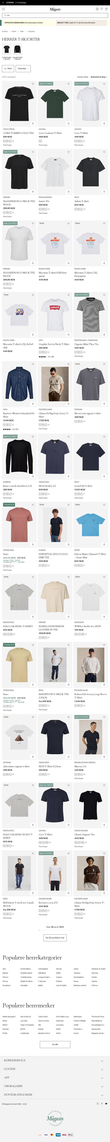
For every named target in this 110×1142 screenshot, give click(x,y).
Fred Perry (78, 1029)
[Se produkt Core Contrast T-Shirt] (55, 104)
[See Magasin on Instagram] (97, 1104)
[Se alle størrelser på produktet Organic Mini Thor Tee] (79, 352)
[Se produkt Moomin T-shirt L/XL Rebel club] (19, 315)
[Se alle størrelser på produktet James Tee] (44, 209)
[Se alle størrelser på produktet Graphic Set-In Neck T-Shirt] (44, 352)
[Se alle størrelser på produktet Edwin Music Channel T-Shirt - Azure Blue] (79, 565)
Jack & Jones (43, 1021)
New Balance (97, 1021)
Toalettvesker (26, 977)
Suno (5, 554)
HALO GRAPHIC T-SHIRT (18, 626)
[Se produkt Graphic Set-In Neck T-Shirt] (55, 315)
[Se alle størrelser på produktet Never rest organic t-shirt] (79, 421)
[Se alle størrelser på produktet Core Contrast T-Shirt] (40, 141)
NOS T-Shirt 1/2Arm (50, 766)
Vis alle (55, 1044)
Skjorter (95, 973)
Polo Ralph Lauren (45, 409)
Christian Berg (8, 550)
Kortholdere (26, 969)
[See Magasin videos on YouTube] (106, 1104)
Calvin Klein (43, 1017)
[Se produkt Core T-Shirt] (90, 104)
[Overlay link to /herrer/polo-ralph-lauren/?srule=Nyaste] (81, 23)
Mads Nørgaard (9, 1017)
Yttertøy (77, 973)
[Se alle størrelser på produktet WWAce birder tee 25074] (80, 634)
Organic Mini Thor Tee (86, 344)
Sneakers (6, 985)
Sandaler (24, 985)
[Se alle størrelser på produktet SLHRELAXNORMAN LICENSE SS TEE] (44, 637)
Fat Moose (78, 409)
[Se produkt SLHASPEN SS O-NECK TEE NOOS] (19, 172)
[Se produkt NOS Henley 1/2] (55, 457)
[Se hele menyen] (3, 9)
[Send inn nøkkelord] (5, 15)
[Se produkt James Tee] (55, 172)
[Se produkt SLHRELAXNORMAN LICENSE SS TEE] (55, 597)
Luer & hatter (61, 985)
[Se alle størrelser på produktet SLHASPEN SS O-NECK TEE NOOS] (8, 212)
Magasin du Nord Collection (85, 762)
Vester (94, 977)
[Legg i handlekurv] (33, 123)
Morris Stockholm (45, 197)
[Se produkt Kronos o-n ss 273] (55, 873)
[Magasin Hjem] (55, 9)
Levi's (41, 340)
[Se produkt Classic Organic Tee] (90, 805)
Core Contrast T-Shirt (50, 133)
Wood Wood (79, 622)
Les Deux (42, 129)
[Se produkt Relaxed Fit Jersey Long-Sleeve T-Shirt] (90, 665)
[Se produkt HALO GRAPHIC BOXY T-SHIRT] (19, 805)
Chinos (95, 985)
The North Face (98, 1017)
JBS (39, 1025)
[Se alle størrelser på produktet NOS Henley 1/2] (44, 494)
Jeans (76, 969)
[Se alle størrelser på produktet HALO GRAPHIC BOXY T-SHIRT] (8, 846)
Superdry (42, 550)
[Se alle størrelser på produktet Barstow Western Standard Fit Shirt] (8, 425)
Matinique (78, 1017)
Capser (59, 977)
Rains (5, 1021)
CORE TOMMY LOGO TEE (18, 133)
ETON (5, 1033)
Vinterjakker (43, 969)
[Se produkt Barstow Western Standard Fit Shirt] (19, 384)
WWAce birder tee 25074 (87, 626)
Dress (76, 981)
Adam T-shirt (81, 201)
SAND (76, 1025)
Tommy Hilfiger (8, 129)
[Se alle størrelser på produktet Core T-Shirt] (79, 141)
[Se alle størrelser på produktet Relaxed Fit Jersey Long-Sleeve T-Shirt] (79, 705)
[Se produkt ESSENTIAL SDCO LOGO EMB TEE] (55, 525)
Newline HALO (8, 622)
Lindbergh (7, 482)
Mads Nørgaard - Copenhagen (86, 340)
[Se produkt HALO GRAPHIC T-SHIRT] (19, 597)
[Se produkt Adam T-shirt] (90, 172)
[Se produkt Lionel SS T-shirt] (90, 457)
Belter (40, 985)
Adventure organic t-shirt (16, 766)
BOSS (23, 1029)
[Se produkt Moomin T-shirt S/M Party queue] (55, 243)
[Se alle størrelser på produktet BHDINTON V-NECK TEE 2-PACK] (44, 705)
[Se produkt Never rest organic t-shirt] (90, 384)
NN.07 (76, 197)
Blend (41, 690)
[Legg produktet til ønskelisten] (33, 84)
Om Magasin (13, 1086)
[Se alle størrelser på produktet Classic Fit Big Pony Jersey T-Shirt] (44, 425)
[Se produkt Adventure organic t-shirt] (19, 737)
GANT (58, 1029)
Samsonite (96, 1029)
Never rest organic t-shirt (87, 413)
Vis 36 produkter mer (55, 938)
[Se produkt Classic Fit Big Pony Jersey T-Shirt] (55, 384)
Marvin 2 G (80, 766)
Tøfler (58, 973)
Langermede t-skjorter (47, 977)
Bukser (5, 973)
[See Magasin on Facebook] (102, 1104)
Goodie (9, 1069)
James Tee (44, 201)
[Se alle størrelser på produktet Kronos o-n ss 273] (44, 910)
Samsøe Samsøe (45, 898)
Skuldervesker (26, 973)
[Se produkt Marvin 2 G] (90, 737)
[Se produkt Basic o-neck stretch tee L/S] (19, 457)
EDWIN (77, 550)
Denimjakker (79, 977)
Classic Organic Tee (84, 834)
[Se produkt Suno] (19, 525)
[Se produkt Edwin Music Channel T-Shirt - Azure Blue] (90, 525)
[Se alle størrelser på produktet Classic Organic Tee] (80, 842)
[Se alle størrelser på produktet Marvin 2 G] (79, 774)
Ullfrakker (42, 973)
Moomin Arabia (44, 268)
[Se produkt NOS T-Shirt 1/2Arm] (55, 737)
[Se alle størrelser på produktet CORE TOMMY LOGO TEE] (8, 141)
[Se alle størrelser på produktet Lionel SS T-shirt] (79, 494)
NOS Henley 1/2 (47, 486)
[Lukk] (97, 584)
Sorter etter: (82, 77)
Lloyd (76, 1033)
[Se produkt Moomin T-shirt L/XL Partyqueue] (90, 243)
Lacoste (24, 1021)
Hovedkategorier (18, 1094)
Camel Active (44, 482)
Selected (6, 197)
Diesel (40, 1029)
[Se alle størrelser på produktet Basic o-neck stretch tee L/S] (8, 494)
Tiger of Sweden (27, 1025)
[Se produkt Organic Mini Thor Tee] (90, 315)
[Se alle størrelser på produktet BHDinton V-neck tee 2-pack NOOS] (8, 914)
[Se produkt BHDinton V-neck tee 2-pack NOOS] (19, 873)
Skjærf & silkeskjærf (28, 981)
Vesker (94, 981)
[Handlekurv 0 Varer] (106, 9)
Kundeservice (14, 1060)
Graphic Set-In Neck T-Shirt (54, 344)
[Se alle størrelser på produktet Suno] (8, 566)
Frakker (59, 981)
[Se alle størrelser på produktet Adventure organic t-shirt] (8, 774)
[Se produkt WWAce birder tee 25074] (90, 597)
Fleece (5, 977)
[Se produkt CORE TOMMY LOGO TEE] (19, 104)
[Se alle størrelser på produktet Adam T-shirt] (79, 209)
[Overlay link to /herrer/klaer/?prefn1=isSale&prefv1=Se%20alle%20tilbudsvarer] (28, 23)
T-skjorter (42, 981)
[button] (97, 9)
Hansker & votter (99, 969)
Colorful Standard (81, 830)
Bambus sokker (80, 985)
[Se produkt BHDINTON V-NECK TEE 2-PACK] (55, 665)
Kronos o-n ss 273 (48, 903)
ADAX (58, 1033)
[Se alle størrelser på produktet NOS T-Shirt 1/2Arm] (44, 774)
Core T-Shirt (81, 133)
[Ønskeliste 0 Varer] (101, 9)
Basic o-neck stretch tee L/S (17, 486)
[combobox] (55, 15)
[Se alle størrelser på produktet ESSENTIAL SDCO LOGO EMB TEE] (44, 565)
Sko (4, 969)
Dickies (6, 1029)
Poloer (5, 981)
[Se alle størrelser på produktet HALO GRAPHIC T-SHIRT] (9, 634)
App (6, 1077)
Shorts (59, 969)
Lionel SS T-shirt (83, 486)
